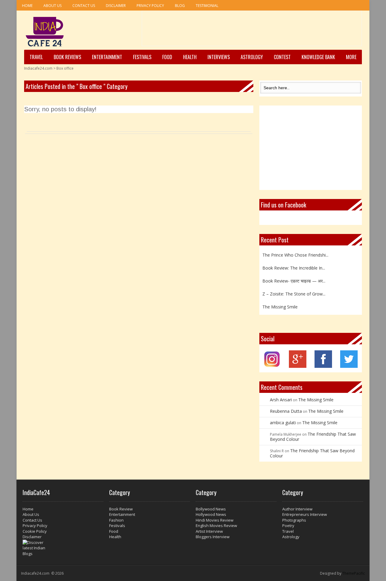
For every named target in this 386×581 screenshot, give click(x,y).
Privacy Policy (150, 5)
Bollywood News (211, 509)
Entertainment (107, 57)
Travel (36, 57)
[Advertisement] (252, 30)
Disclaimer (116, 5)
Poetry (288, 525)
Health (190, 57)
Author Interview (297, 509)
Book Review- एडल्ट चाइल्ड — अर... (293, 280)
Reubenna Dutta (286, 411)
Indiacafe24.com (38, 68)
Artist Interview (209, 531)
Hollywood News (211, 514)
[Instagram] (272, 366)
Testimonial (207, 5)
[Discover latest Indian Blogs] (63, 548)
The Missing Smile (280, 305)
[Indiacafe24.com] (45, 32)
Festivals (142, 57)
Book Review (121, 509)
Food (167, 57)
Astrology (252, 57)
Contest (282, 57)
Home (27, 5)
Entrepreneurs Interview (304, 514)
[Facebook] (323, 366)
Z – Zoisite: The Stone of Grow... (293, 292)
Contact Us (83, 5)
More (351, 57)
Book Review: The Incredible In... (293, 267)
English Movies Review (216, 525)
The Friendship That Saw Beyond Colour (313, 436)
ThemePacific (353, 573)
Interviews (218, 57)
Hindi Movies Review (214, 520)
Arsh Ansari (281, 400)
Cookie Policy (35, 531)
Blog (180, 5)
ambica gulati (283, 422)
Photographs (294, 520)
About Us (52, 5)
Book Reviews (67, 57)
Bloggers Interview (212, 536)
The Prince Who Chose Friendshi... (295, 254)
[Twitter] (349, 366)
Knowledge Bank (318, 57)
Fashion (116, 520)
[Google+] (297, 366)
